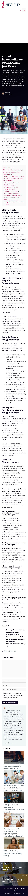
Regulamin (22, 888)
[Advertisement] (14, 28)
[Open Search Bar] (20, 10)
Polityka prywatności (8, 888)
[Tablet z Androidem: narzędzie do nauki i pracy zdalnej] (14, 843)
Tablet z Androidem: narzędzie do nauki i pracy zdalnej (13, 853)
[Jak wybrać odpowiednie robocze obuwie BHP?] (14, 758)
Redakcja (14, 890)
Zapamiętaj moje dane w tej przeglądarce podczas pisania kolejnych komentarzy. (13, 695)
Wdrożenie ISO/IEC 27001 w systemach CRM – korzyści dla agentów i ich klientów (14, 788)
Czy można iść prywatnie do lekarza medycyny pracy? (12, 880)
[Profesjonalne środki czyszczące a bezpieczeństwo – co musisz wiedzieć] (14, 798)
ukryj (12, 167)
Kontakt (17, 888)
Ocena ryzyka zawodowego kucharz (12, 868)
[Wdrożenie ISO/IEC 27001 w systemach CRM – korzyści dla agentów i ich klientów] (14, 777)
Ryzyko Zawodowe (10, 651)
